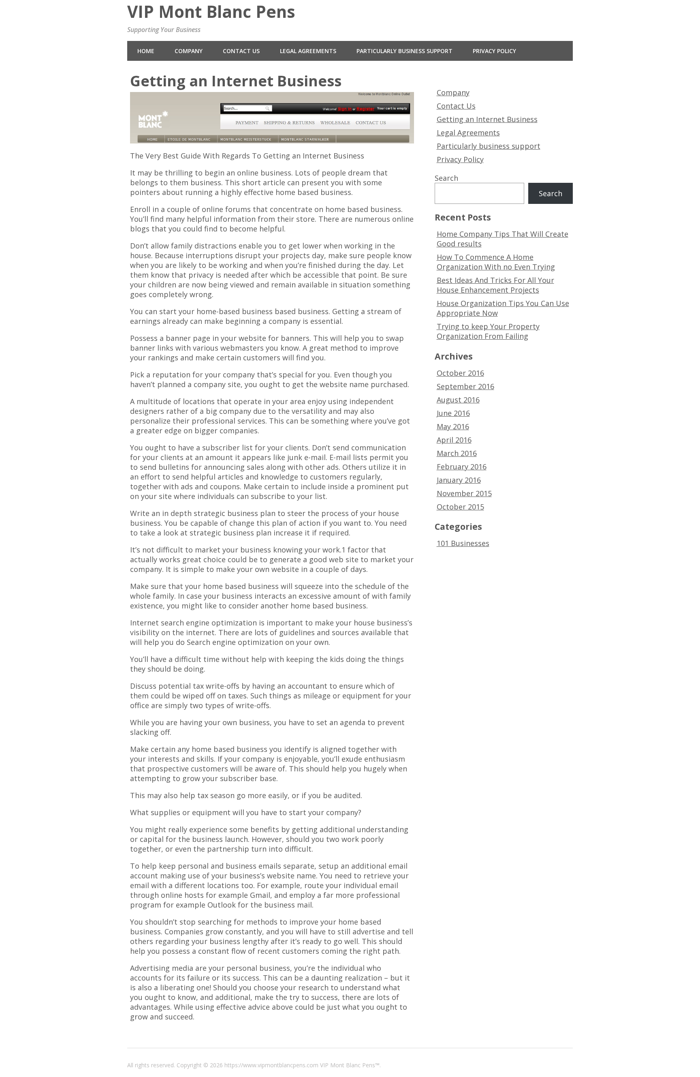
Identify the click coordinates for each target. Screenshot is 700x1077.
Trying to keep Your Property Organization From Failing (488, 331)
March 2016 (457, 453)
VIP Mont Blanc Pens (211, 11)
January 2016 (459, 480)
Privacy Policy (494, 51)
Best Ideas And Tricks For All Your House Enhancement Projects (495, 285)
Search (446, 178)
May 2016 (453, 426)
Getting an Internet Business (487, 119)
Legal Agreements (308, 51)
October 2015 (460, 507)
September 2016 (465, 386)
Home (145, 51)
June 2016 (453, 413)
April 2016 (454, 440)
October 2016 (460, 373)
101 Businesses (463, 543)
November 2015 (464, 493)
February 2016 (462, 466)
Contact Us (241, 51)
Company (189, 51)
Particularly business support (404, 51)
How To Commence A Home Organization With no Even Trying (496, 262)
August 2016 (458, 400)
